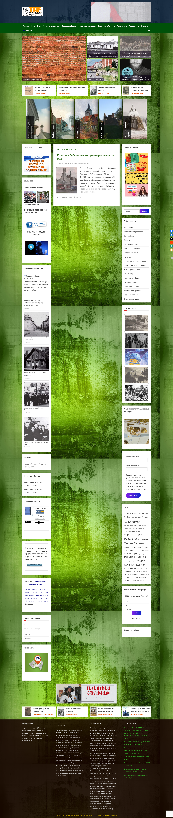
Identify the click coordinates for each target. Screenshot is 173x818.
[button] (171, 231)
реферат (127, 577)
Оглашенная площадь (87, 26)
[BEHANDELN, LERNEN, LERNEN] (136, 393)
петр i (133, 571)
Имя (132, 456)
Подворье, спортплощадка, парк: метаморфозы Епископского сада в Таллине (106, 89)
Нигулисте (127, 531)
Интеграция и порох (66, 197)
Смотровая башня (69, 26)
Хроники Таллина (104, 93)
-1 (24, 625)
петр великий (142, 571)
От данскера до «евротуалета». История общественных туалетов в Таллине (76, 710)
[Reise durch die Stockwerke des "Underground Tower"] (136, 375)
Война (127, 517)
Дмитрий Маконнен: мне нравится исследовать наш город (107, 710)
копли (126, 568)
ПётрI (138, 531)
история (132, 561)
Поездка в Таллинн (131, 286)
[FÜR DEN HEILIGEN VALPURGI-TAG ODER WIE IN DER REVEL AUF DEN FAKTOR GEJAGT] (136, 323)
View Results (136, 618)
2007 (141, 514)
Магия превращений (51, 26)
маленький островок (138, 568)
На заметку (70, 93)
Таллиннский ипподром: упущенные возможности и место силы (76, 89)
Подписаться (133, 495)
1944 (129, 514)
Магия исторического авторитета (140, 710)
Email (133, 466)
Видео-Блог (36, 26)
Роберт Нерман (141, 539)
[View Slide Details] (30, 197)
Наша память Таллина (132, 278)
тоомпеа (135, 580)
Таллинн (139, 543)
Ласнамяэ (142, 526)
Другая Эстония (31, 92)
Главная (26, 26)
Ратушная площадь (133, 534)
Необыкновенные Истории (134, 529)
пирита (126, 574)
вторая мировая (142, 554)
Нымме (132, 531)
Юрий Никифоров (130, 554)
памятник (127, 571)
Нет (127, 605)
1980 (133, 514)
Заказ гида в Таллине (106, 26)
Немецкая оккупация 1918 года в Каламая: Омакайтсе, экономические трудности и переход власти (141, 89)
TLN (71, 163)
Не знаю (129, 610)
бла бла (27, 634)
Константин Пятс (130, 526)
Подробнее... (29, 604)
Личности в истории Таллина (135, 265)
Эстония (145, 551)
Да (127, 601)
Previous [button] (26, 196)
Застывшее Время (131, 244)
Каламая (144, 26)
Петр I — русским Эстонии (41, 710)
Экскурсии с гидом (131, 299)
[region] (36, 197)
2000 (137, 514)
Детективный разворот (133, 232)
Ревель (129, 538)
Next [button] (46, 196)
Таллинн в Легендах (133, 547)
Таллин (128, 543)
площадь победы (133, 574)
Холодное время (136, 550)
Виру (145, 514)
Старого (27, 639)
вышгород (127, 561)
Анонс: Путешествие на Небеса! (38, 89)
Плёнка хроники (130, 282)
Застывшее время (136, 517)
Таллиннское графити (132, 291)
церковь (142, 580)
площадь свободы (144, 574)
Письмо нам (122, 26)
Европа (127, 240)
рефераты (136, 577)
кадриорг (140, 564)
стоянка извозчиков (32, 629)
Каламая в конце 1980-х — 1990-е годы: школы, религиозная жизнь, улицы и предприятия (35, 373)
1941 (125, 514)
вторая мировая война (135, 557)
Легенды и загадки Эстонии (135, 261)
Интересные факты (131, 253)
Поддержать (134, 26)
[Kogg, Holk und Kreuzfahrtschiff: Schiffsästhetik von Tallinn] (136, 357)
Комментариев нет (82, 163)
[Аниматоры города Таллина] (121, 12)
